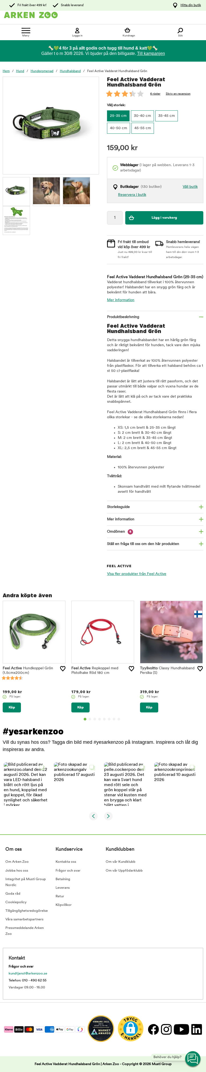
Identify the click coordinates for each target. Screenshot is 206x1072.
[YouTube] (181, 1029)
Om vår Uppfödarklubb (124, 870)
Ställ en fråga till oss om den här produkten (143, 544)
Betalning (63, 879)
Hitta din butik (191, 5)
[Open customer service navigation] (193, 1059)
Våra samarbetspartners (24, 919)
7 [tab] (114, 719)
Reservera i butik (132, 195)
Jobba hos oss (16, 870)
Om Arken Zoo (17, 862)
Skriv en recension (178, 93)
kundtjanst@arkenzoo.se (28, 973)
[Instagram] (166, 1029)
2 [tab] (90, 719)
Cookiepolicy (16, 902)
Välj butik (190, 187)
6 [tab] (109, 719)
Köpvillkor (64, 905)
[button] (25, 784)
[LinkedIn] (196, 1029)
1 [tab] (85, 719)
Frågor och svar (68, 870)
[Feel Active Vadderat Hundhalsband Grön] (16, 190)
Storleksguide (118, 507)
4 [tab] (99, 719)
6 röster (155, 93)
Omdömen (119, 532)
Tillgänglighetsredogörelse (26, 911)
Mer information (120, 300)
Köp (12, 707)
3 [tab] (94, 719)
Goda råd (12, 893)
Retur (60, 896)
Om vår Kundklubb (120, 862)
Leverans (63, 888)
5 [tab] (104, 719)
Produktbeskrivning (123, 317)
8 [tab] (118, 719)
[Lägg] (62, 668)
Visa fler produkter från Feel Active (136, 574)
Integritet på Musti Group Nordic (25, 882)
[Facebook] (153, 1029)
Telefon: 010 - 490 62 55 (27, 980)
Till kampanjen (151, 53)
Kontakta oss (66, 862)
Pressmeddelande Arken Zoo (24, 931)
